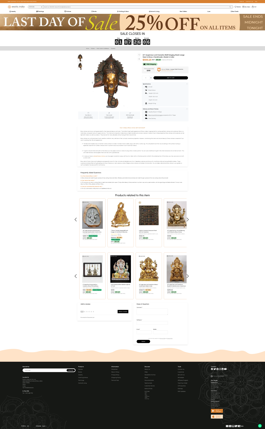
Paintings (81, 380)
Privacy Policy (169, 338)
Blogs (146, 377)
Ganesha (113, 48)
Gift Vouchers (182, 386)
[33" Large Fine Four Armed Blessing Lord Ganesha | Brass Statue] (177, 228)
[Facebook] (212, 369)
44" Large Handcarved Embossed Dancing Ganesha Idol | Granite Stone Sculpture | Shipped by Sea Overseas (92, 232)
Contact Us (181, 369)
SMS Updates (181, 391)
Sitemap (180, 388)
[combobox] (135, 7)
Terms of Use (162, 338)
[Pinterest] (217, 369)
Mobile (154, 329)
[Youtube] (225, 369)
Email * (138, 329)
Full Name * (139, 320)
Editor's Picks (148, 388)
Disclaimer (114, 369)
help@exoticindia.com (106, 188)
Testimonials (148, 383)
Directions (213, 388)
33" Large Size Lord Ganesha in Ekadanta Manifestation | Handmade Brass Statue (176, 286)
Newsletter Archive (150, 374)
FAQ (256, 1)
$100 (148, 70)
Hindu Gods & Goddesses (103, 48)
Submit (143, 341)
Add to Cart (171, 77)
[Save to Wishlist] (139, 55)
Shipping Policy (116, 377)
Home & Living (82, 383)
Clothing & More (83, 377)
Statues (93, 48)
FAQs (146, 372)
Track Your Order (182, 383)
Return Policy (100, 184)
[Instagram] (220, 369)
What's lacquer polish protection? (167, 70)
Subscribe (70, 370)
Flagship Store (214, 382)
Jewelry (80, 374)
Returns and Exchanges (155, 115)
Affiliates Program (183, 380)
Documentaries (149, 380)
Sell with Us (181, 374)
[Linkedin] (223, 369)
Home (87, 48)
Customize (181, 372)
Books (80, 372)
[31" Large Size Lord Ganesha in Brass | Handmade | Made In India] (149, 282)
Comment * (140, 307)
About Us (147, 369)
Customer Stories (150, 386)
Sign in (242, 1)
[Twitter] (215, 369)
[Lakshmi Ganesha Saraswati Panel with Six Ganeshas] (149, 228)
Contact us (249, 1)
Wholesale (181, 377)
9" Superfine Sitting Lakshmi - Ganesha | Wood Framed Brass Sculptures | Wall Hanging (90, 286)
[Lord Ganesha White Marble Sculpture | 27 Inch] (120, 282)
